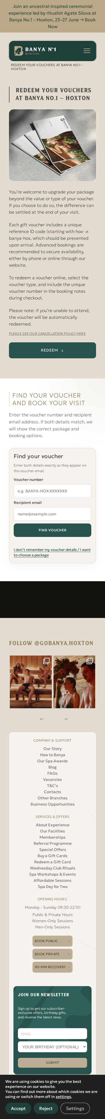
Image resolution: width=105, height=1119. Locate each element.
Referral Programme (53, 843)
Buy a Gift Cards (52, 855)
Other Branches (52, 797)
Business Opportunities (53, 804)
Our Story (52, 748)
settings (63, 1096)
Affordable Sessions (52, 880)
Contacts (52, 791)
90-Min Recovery (50, 967)
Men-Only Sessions (52, 926)
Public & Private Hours (52, 914)
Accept (18, 1108)
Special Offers (52, 849)
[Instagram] (31, 682)
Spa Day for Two (52, 886)
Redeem (49, 350)
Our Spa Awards (52, 760)
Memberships (52, 837)
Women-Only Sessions (52, 920)
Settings (75, 1108)
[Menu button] (87, 50)
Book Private (47, 954)
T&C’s (52, 785)
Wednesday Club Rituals (52, 868)
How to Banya (52, 754)
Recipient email (28, 502)
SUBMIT (52, 1062)
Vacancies (52, 779)
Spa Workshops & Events (52, 874)
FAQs (52, 773)
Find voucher (53, 530)
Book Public (46, 941)
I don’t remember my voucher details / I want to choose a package (52, 552)
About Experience (52, 824)
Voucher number (28, 479)
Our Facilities (52, 831)
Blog (52, 767)
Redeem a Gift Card (52, 861)
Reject (46, 1108)
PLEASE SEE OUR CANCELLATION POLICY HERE (47, 333)
